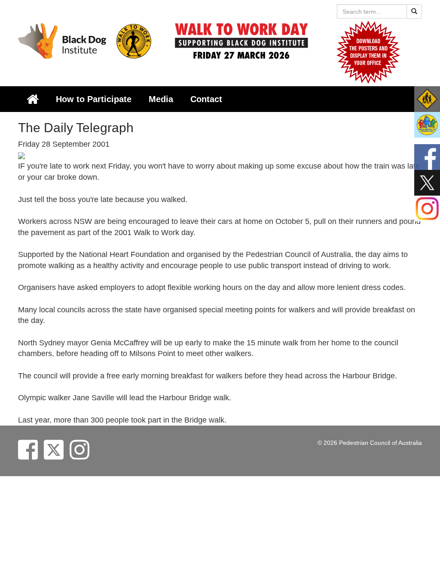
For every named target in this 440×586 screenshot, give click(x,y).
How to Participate (93, 99)
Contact (206, 99)
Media (161, 99)
